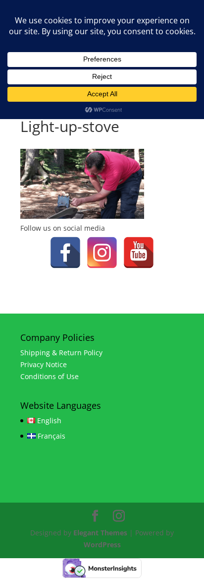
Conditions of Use (49, 376)
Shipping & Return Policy (61, 352)
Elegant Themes (100, 532)
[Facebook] (65, 252)
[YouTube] (138, 252)
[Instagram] (102, 252)
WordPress (102, 544)
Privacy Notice (43, 364)
